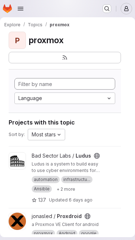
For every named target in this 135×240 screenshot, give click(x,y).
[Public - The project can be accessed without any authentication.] (97, 156)
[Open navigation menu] (20, 8)
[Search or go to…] (107, 8)
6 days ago (81, 200)
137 (42, 200)
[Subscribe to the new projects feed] (65, 57)
